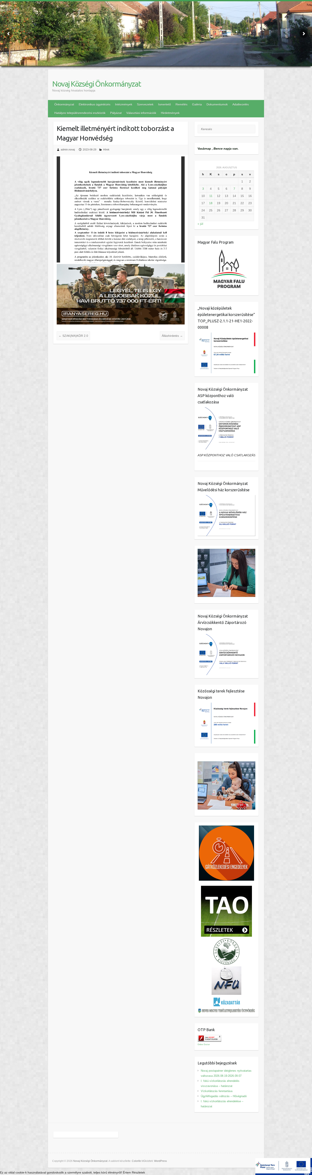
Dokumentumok (217, 104)
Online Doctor (204, 1044)
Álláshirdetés (172, 335)
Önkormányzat (64, 104)
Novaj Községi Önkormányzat (96, 83)
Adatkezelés (240, 104)
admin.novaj (68, 149)
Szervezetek (145, 104)
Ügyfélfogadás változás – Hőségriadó (224, 1096)
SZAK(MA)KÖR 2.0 (73, 335)
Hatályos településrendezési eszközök (79, 113)
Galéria (197, 104)
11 (210, 196)
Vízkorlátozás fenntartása (216, 1091)
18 (210, 203)
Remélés (181, 104)
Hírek (106, 149)
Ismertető (164, 104)
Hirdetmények (170, 113)
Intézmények (123, 104)
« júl (200, 223)
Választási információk (141, 113)
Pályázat (116, 113)
